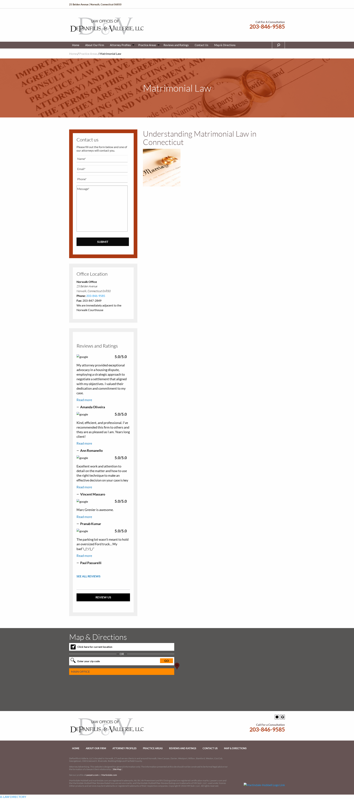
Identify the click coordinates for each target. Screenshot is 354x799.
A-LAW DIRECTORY (13, 796)
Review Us (103, 597)
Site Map (117, 769)
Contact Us (201, 45)
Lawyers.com (92, 775)
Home (75, 45)
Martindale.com (109, 775)
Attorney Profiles (120, 45)
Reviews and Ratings (176, 45)
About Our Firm (94, 45)
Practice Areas (147, 45)
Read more (84, 400)
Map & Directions (225, 45)
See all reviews (88, 576)
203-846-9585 (267, 26)
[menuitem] (75, 45)
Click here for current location (94, 646)
